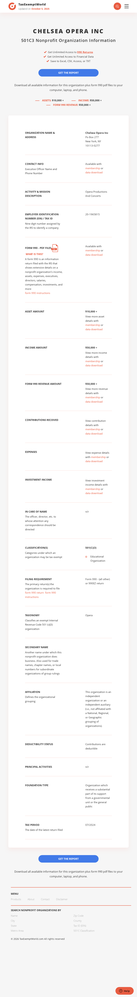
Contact (45, 899)
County (78, 920)
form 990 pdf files (102, 85)
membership (92, 168)
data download (94, 172)
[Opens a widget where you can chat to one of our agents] (124, 991)
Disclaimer (62, 899)
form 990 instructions (37, 293)
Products (16, 899)
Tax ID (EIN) (80, 925)
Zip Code (79, 915)
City (13, 920)
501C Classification (84, 930)
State (14, 925)
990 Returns (85, 52)
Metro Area (17, 930)
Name (14, 915)
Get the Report (68, 72)
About (31, 899)
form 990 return (34, 592)
